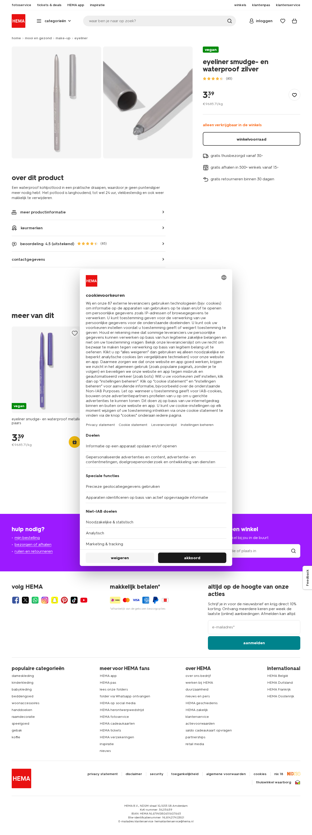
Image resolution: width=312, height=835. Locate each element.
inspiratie (107, 744)
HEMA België (277, 676)
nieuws (105, 751)
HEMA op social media (118, 703)
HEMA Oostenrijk (280, 696)
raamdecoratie (23, 717)
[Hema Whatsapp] (35, 600)
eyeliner (81, 38)
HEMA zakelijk (196, 710)
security (156, 774)
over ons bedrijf (198, 676)
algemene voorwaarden (226, 774)
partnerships (195, 737)
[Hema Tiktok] (74, 600)
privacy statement (103, 774)
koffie (16, 737)
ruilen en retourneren (34, 551)
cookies (260, 774)
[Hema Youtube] (83, 600)
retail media (194, 744)
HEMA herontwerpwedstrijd (122, 710)
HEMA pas (108, 683)
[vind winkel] (293, 551)
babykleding (22, 689)
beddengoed (22, 696)
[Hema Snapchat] (54, 600)
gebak (17, 730)
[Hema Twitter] (25, 600)
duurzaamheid (196, 689)
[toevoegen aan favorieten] (294, 95)
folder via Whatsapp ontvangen (125, 696)
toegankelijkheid (184, 774)
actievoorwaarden (200, 723)
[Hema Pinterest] (64, 600)
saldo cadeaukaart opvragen (208, 730)
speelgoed (20, 723)
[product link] (46, 369)
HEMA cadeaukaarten (117, 723)
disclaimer (134, 774)
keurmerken (32, 228)
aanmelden (254, 643)
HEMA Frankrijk (279, 689)
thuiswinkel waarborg (273, 782)
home (16, 38)
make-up (63, 38)
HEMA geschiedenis (201, 703)
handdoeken (22, 710)
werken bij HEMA (199, 683)
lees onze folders (114, 689)
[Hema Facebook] (15, 600)
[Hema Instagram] (44, 600)
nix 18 (278, 774)
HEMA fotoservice (114, 717)
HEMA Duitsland (280, 683)
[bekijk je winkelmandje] (294, 21)
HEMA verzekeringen (117, 737)
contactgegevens (28, 259)
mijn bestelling (27, 537)
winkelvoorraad (251, 139)
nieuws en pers (197, 696)
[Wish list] (283, 21)
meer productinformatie (43, 212)
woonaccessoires (25, 703)
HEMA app (108, 676)
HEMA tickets (110, 730)
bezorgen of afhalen (33, 544)
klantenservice (197, 717)
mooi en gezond (38, 38)
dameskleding (23, 676)
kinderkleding (22, 683)
